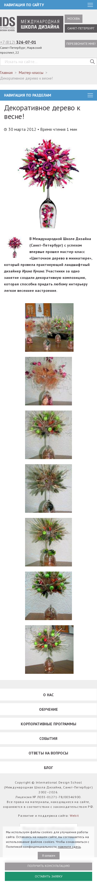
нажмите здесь (69, 847)
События (48, 738)
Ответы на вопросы (48, 753)
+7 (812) (18, 42)
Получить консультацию (48, 866)
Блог (48, 767)
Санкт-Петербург (80, 28)
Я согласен (48, 855)
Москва (73, 18)
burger (90, 95)
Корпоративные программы (48, 724)
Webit (74, 816)
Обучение (48, 709)
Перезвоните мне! (81, 44)
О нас (48, 694)
